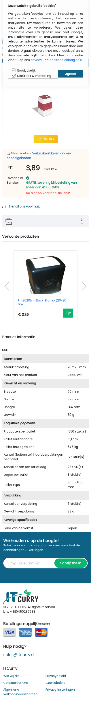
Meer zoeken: (39, 155)
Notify (49, 139)
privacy (36, 60)
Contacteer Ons (15, 683)
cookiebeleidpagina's (65, 60)
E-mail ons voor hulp (24, 206)
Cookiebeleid (55, 683)
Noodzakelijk (26, 70)
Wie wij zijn (11, 676)
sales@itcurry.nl (18, 654)
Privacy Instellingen (60, 689)
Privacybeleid (56, 676)
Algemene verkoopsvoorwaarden (20, 691)
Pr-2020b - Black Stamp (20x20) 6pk (43, 302)
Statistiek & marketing (34, 76)
